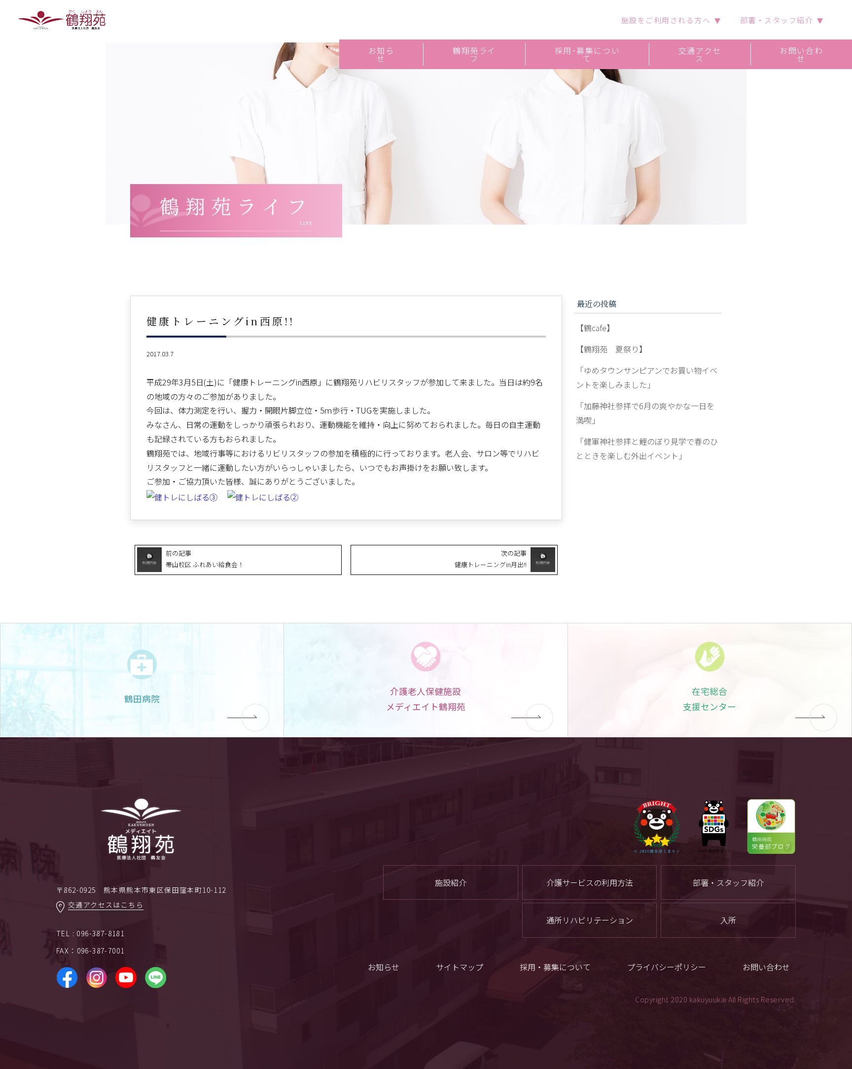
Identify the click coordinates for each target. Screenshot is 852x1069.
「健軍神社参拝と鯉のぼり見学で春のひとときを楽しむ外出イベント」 (647, 448)
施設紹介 (450, 882)
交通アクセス (699, 54)
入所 (728, 920)
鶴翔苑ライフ (474, 54)
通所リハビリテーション (589, 920)
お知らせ (381, 54)
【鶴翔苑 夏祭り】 (611, 349)
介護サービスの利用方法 (589, 882)
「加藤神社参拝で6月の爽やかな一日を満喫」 (645, 413)
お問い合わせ (801, 54)
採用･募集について (587, 54)
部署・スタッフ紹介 (728, 882)
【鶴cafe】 (595, 328)
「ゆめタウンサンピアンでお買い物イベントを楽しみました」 (646, 377)
